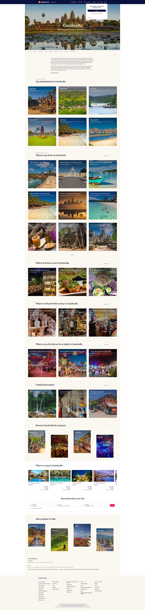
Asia (31, 7)
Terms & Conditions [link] (84, 583)
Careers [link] (96, 585)
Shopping (50, 51)
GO (28, 7)
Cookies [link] (82, 590)
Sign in (105, 2)
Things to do (41, 51)
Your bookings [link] (55, 583)
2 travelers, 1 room (89, 505)
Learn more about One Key (97, 13)
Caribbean (56, 569)
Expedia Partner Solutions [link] (71, 586)
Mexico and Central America (70, 569)
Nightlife (55, 51)
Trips (98, 2)
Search (112, 505)
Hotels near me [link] (97, 587)
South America (95, 569)
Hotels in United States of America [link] (44, 583)
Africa (29, 569)
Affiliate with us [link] (69, 584)
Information (66, 51)
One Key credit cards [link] (98, 590)
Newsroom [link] (68, 588)
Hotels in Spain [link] (41, 594)
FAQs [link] (53, 585)
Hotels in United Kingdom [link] (43, 590)
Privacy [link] (82, 585)
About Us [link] (96, 583)
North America (87, 569)
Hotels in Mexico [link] (41, 585)
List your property (87, 2)
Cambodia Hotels (73, 51)
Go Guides (29, 51)
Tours (61, 51)
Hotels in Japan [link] (41, 596)
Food (46, 51)
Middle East (80, 569)
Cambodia (35, 51)
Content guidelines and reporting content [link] (86, 593)
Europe (61, 569)
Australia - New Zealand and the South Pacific (42, 569)
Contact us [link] (54, 587)
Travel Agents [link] (69, 591)
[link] (96, 18)
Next (109, 425)
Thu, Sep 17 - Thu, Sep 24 (64, 505)
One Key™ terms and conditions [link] (86, 587)
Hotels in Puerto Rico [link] (42, 598)
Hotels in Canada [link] (41, 587)
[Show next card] (117, 480)
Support (94, 2)
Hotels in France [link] (41, 592)
